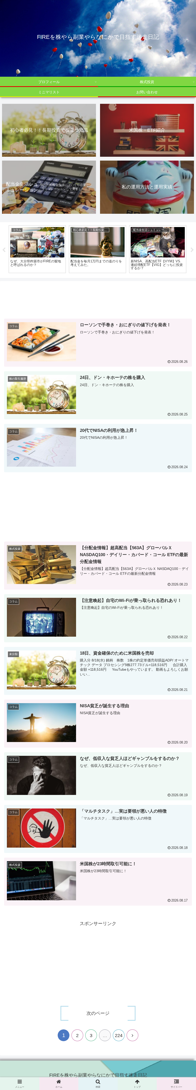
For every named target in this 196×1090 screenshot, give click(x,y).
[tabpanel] (73, 249)
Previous (3, 250)
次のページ (98, 1013)
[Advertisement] (98, 300)
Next (192, 250)
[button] (181, 822)
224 (118, 1035)
